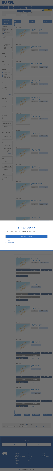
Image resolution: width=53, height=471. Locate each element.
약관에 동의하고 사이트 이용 (26, 236)
